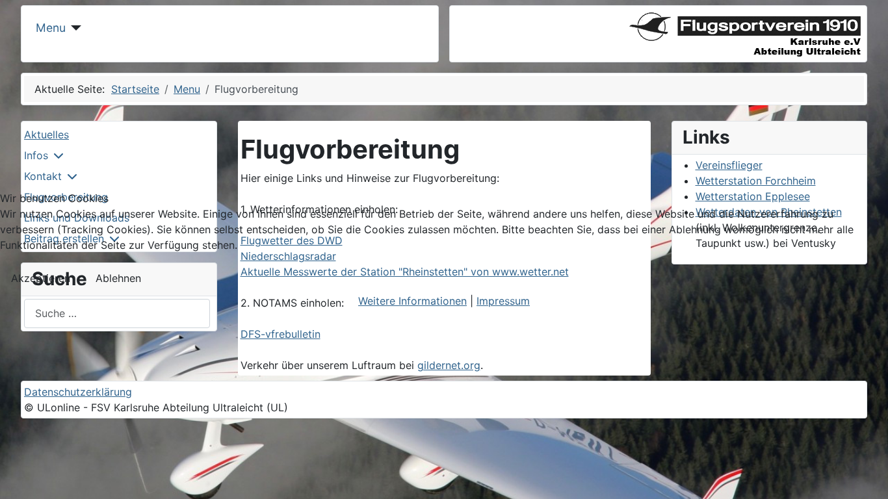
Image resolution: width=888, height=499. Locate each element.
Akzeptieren (40, 278)
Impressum (503, 300)
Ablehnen (118, 278)
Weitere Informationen (412, 300)
